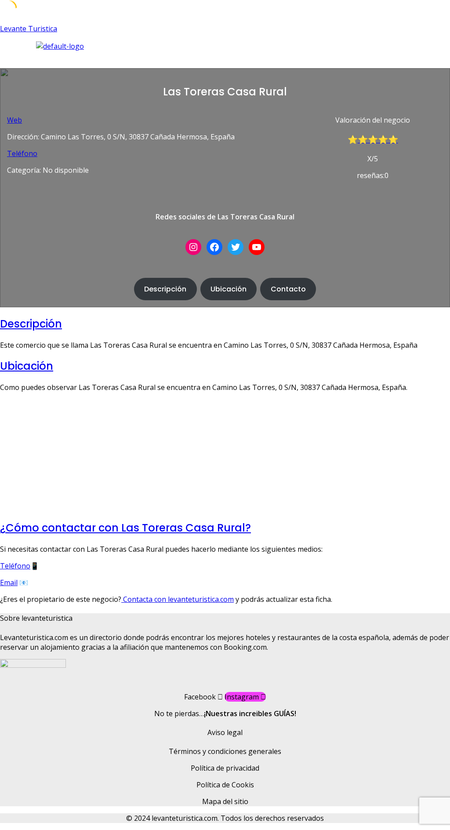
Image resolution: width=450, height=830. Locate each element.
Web (14, 120)
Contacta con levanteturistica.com (177, 599)
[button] (165, 59)
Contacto (288, 289)
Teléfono (22, 153)
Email (9, 582)
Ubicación (228, 289)
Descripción (165, 289)
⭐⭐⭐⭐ (378, 140)
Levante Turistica (28, 28)
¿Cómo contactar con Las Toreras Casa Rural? (125, 528)
